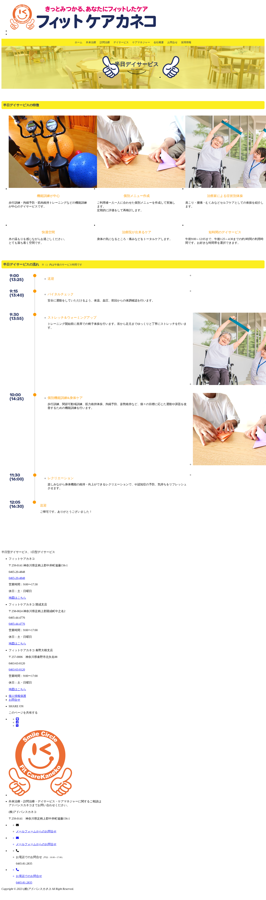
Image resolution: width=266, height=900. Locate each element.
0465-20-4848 (17, 578)
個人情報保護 (17, 695)
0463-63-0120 (17, 669)
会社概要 (159, 42)
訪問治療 (105, 42)
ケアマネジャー (141, 42)
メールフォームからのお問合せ (36, 831)
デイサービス (121, 42)
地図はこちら (17, 597)
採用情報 (186, 42)
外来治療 (91, 42)
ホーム (78, 42)
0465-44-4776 (17, 623)
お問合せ (172, 42)
